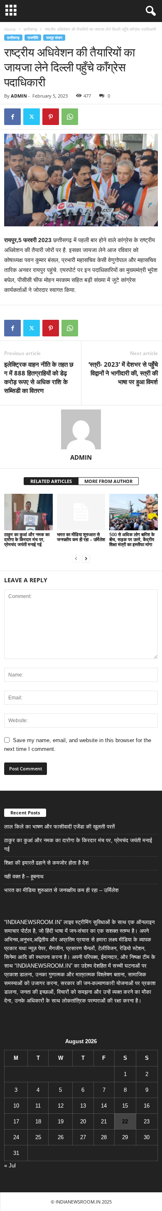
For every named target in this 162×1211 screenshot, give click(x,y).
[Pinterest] (50, 116)
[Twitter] (31, 116)
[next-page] (86, 558)
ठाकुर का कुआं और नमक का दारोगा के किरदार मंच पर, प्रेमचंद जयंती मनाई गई (26, 539)
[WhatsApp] (69, 116)
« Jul (10, 1165)
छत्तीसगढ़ (30, 29)
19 (61, 1121)
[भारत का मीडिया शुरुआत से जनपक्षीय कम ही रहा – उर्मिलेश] (81, 512)
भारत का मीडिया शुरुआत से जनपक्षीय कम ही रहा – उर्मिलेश (81, 536)
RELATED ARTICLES (51, 481)
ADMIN (19, 96)
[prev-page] (76, 558)
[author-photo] (81, 429)
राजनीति (32, 37)
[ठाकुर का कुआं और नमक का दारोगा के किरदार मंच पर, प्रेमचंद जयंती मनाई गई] (28, 512)
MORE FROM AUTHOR (108, 481)
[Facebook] (12, 116)
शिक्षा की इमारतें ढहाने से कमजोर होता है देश (46, 863)
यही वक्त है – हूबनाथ (24, 876)
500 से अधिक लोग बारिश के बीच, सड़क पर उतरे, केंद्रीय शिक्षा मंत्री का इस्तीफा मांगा (132, 539)
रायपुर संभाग (54, 37)
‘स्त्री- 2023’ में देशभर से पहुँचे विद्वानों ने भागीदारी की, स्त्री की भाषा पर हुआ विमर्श (123, 373)
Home (10, 29)
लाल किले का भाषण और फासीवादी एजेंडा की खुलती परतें (59, 827)
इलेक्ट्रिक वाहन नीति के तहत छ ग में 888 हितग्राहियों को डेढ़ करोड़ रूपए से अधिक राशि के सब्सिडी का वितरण (39, 377)
